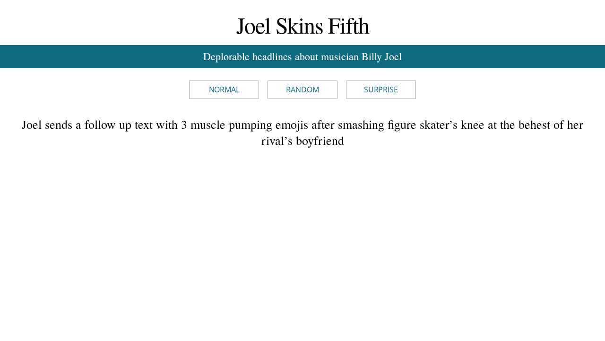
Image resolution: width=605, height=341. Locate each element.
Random (302, 89)
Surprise (381, 89)
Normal (224, 89)
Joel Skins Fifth (302, 24)
